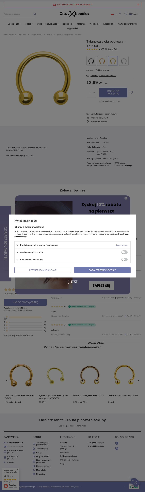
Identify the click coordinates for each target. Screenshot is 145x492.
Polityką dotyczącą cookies (79, 231)
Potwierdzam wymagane (42, 270)
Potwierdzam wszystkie (102, 270)
